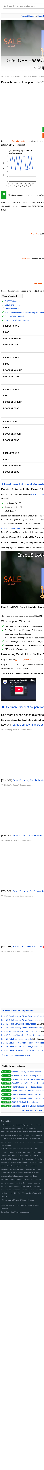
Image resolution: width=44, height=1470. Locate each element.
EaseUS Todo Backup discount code (16, 1039)
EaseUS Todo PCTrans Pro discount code (18, 1024)
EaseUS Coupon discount (23, 730)
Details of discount (12, 305)
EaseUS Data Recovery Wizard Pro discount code (22, 1028)
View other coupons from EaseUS (18, 1055)
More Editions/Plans (13, 309)
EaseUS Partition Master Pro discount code (19, 1031)
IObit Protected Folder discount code (27, 1087)
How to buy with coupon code (17, 320)
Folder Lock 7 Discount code (27, 946)
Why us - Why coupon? (14, 316)
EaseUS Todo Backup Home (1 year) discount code (22, 1047)
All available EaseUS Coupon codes (18, 1011)
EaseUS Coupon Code (10, 528)
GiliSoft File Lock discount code (25, 1102)
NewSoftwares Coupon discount (25, 951)
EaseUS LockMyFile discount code (26, 1072)
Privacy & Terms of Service (24, 1200)
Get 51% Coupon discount (16, 301)
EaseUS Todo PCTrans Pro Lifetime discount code (22, 1050)
